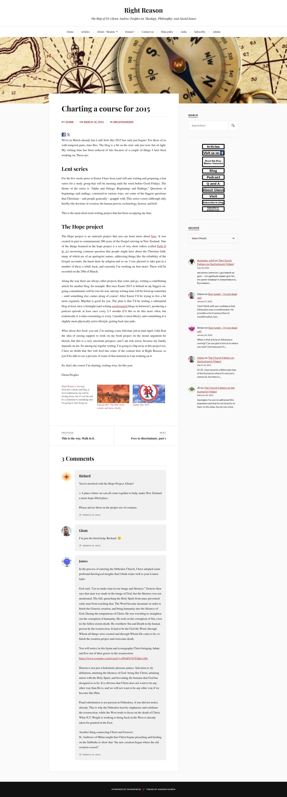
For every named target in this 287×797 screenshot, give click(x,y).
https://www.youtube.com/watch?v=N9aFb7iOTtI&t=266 (113, 658)
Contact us (148, 31)
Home (70, 31)
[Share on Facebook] (64, 135)
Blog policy (167, 31)
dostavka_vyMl (205, 260)
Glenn (70, 122)
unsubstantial (120, 306)
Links (184, 31)
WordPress (134, 789)
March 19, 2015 (92, 515)
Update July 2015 (141, 404)
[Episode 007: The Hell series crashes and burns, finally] (113, 394)
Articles (85, 31)
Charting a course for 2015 (106, 108)
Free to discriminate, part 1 (148, 438)
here (153, 236)
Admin (216, 31)
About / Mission (106, 31)
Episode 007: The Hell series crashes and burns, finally (110, 406)
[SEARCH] (233, 125)
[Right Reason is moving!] (79, 395)
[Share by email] (88, 135)
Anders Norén (166, 789)
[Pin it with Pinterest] (78, 135)
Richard (85, 476)
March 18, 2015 (94, 122)
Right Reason (143, 10)
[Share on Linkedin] (83, 135)
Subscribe (199, 31)
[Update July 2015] (149, 394)
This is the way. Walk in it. (78, 438)
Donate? (129, 31)
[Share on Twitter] (68, 135)
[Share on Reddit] (73, 135)
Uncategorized (123, 122)
